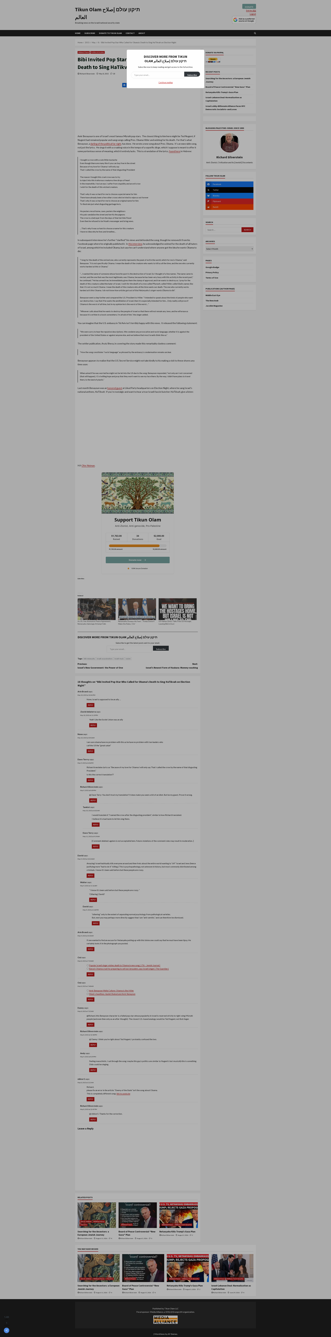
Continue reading (166, 82)
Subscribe (192, 75)
